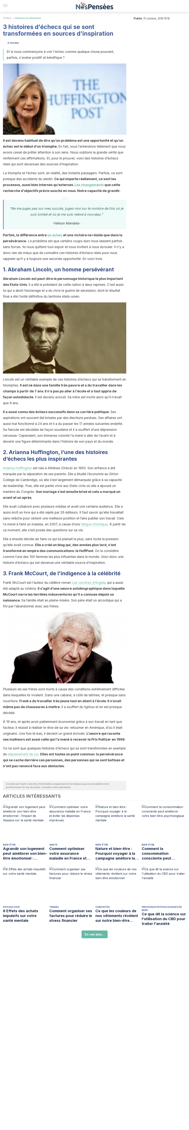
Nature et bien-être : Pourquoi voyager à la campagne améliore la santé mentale (115, 853)
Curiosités (102, 907)
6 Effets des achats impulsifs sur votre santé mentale (20, 916)
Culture (7, 18)
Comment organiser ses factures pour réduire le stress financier (70, 916)
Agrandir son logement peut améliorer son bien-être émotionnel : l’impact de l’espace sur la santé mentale (25, 853)
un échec (54, 235)
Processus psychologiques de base (162, 908)
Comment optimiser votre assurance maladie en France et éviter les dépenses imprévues (68, 853)
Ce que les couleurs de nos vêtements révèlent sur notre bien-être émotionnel (116, 916)
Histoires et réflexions (28, 18)
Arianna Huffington (17, 468)
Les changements (89, 185)
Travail (54, 907)
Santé (53, 844)
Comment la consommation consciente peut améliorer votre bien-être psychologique (161, 853)
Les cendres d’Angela (88, 582)
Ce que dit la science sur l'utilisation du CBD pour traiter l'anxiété (164, 919)
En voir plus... (94, 934)
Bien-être (9, 844)
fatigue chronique (94, 524)
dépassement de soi (23, 754)
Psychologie (11, 907)
